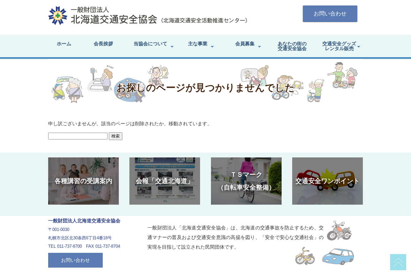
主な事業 (197, 43)
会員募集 (245, 43)
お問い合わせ (330, 14)
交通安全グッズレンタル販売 (339, 46)
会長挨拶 (103, 43)
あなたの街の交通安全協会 (292, 46)
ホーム (64, 43)
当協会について (150, 43)
